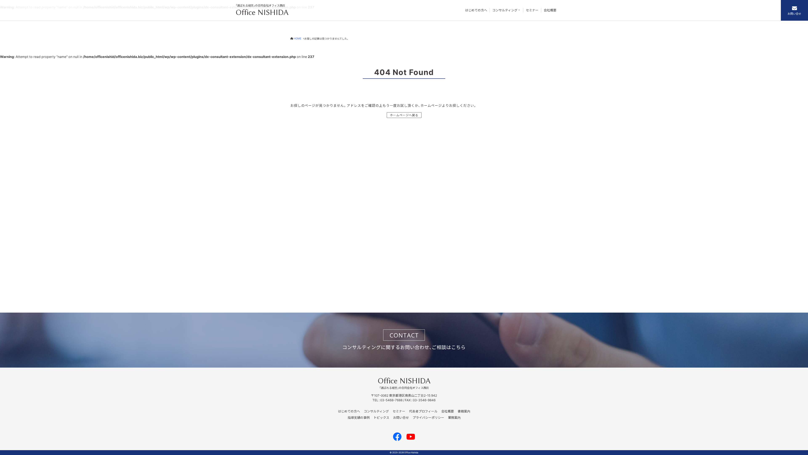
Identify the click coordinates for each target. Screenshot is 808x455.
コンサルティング (504, 10)
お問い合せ (794, 14)
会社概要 (550, 10)
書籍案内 (464, 411)
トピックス (381, 417)
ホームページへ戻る (404, 115)
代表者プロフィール (423, 411)
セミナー (532, 10)
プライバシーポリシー (428, 417)
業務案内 (454, 417)
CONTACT (404, 335)
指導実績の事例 (359, 417)
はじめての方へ (476, 10)
